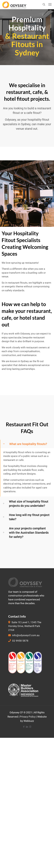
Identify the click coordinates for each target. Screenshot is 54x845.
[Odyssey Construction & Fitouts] (14, 4)
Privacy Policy (28, 716)
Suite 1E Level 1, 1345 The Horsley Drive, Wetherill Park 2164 (24, 626)
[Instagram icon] (30, 726)
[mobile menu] (49, 4)
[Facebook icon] (24, 726)
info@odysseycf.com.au (25, 635)
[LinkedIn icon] (27, 726)
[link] (27, 468)
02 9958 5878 (20, 640)
